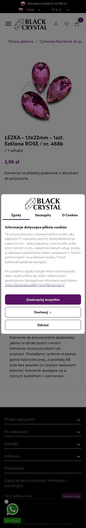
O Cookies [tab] (70, 214)
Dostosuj (41, 312)
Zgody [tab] (16, 214)
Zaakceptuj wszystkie (43, 299)
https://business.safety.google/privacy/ (34, 285)
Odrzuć (43, 324)
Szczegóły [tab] (43, 214)
